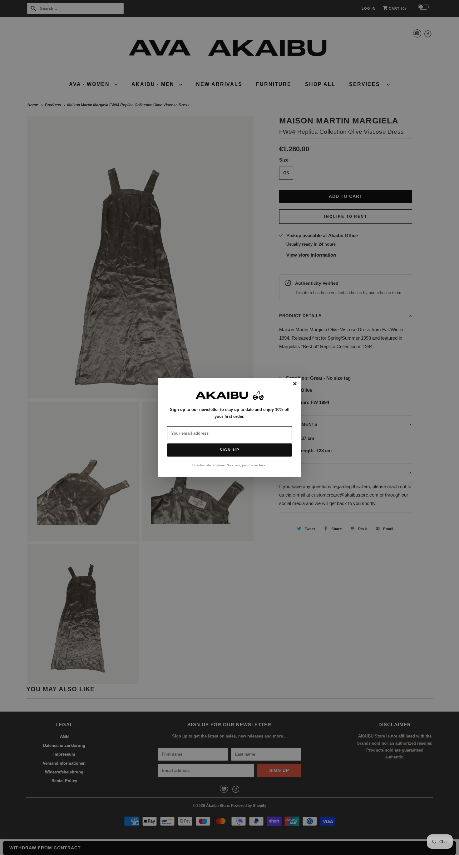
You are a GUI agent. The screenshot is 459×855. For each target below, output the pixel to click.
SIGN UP (229, 450)
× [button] (295, 384)
